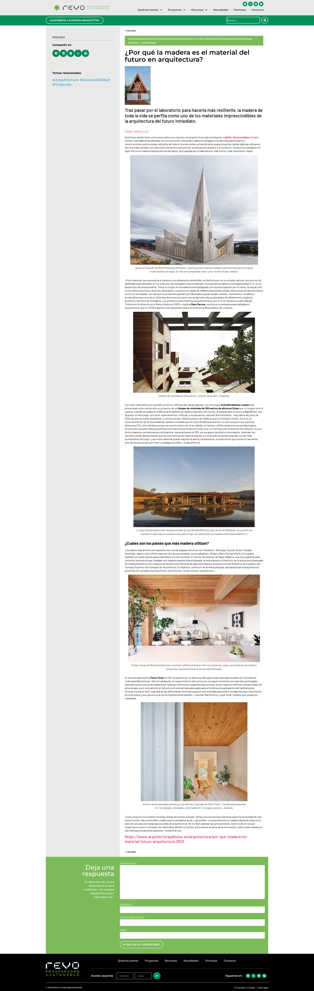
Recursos (197, 9)
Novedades (220, 9)
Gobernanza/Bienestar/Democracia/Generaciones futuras (166, 39)
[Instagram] (250, 4)
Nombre (126, 904)
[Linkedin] (255, 4)
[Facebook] (245, 4)
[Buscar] (264, 20)
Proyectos (174, 9)
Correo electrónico (133, 917)
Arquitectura (67, 80)
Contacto (258, 9)
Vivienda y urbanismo (142, 42)
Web (123, 930)
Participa (240, 9)
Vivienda (63, 84)
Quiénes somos (148, 9)
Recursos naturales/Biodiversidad (229, 39)
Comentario (128, 863)
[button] (56, 53)
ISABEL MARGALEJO (136, 131)
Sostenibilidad (96, 80)
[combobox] (243, 20)
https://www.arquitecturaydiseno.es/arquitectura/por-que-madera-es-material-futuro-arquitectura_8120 (186, 839)
